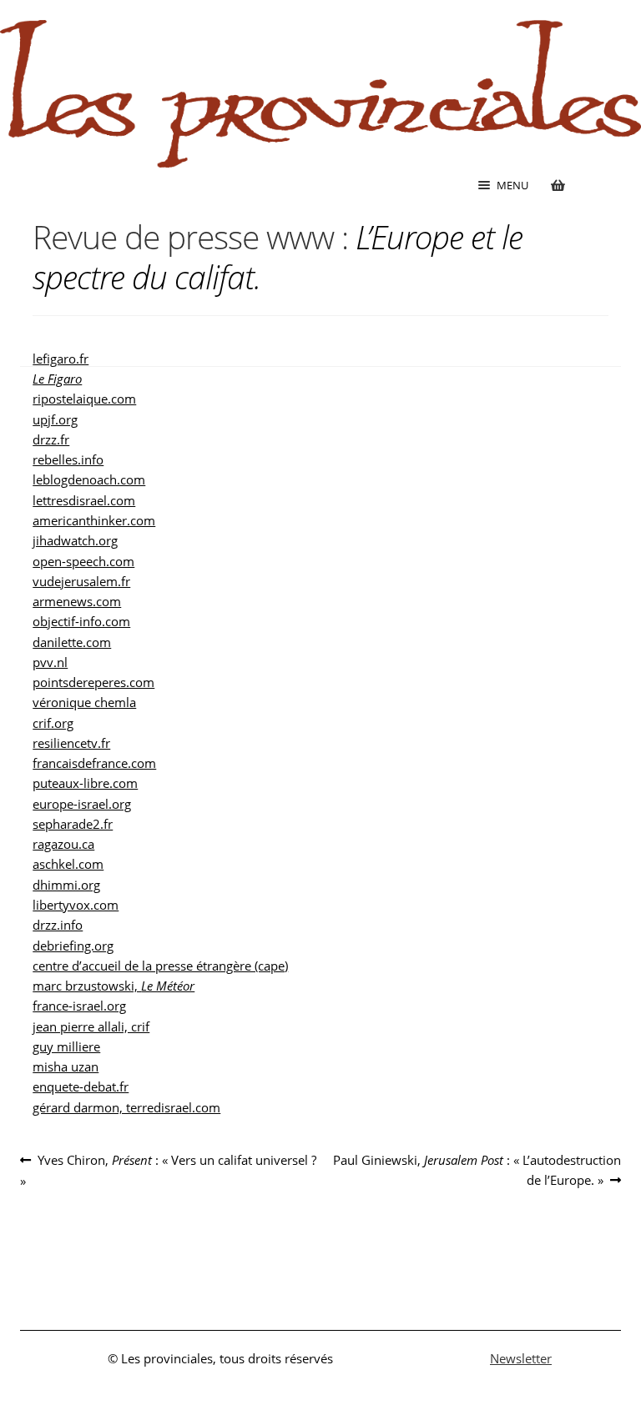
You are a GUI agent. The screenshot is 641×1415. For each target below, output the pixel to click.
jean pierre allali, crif (91, 1026)
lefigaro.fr (60, 358)
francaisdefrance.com (94, 763)
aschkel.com (68, 864)
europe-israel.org (82, 803)
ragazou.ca (63, 843)
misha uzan (65, 1066)
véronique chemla (84, 702)
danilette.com (72, 642)
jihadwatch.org (75, 540)
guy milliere (66, 1046)
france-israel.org (79, 1005)
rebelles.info (68, 459)
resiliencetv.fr (71, 743)
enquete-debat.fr (81, 1086)
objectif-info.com (81, 621)
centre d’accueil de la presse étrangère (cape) (160, 965)
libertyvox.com (76, 904)
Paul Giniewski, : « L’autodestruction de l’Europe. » (476, 1169)
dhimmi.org (66, 884)
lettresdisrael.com (84, 500)
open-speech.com (83, 561)
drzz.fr (51, 439)
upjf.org (55, 419)
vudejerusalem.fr (81, 581)
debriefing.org (73, 945)
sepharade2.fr (73, 823)
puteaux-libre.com (85, 783)
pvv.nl (50, 662)
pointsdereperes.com (93, 682)
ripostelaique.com (84, 398)
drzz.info (58, 924)
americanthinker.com (94, 520)
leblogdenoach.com (89, 479)
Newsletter (521, 1358)
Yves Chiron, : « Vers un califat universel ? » (168, 1170)
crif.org (53, 723)
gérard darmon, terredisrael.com (126, 1107)
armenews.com (77, 601)
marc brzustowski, (113, 985)
